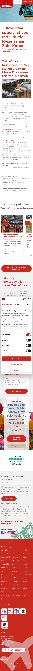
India (3, 592)
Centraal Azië (4, 569)
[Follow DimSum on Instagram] (10, 532)
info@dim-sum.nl (9, 645)
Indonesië (5, 595)
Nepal (14, 592)
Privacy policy (6, 524)
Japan (14, 550)
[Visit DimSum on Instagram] (4, 660)
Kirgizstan (15, 560)
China (3, 574)
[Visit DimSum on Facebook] (3, 532)
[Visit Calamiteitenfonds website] (23, 611)
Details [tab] (17, 304)
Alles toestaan (16, 359)
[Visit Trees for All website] (4, 617)
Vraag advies (16, 446)
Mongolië (15, 585)
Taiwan (25, 578)
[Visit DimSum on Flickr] (7, 660)
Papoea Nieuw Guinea (25, 557)
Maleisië (15, 574)
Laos (13, 567)
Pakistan (26, 550)
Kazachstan (16, 557)
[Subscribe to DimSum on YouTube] (13, 532)
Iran (2, 599)
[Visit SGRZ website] (11, 611)
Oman (14, 599)
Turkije (25, 588)
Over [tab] (27, 304)
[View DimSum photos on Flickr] (7, 532)
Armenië (4, 550)
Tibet (24, 585)
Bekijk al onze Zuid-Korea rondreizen (16, 268)
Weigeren (16, 370)
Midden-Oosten (15, 579)
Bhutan (4, 560)
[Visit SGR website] (4, 611)
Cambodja (5, 564)
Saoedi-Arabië (25, 565)
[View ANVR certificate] (17, 611)
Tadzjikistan (27, 574)
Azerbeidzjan (5, 553)
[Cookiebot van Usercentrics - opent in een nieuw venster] (23, 299)
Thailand (26, 581)
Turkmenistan (27, 592)
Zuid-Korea (27, 599)
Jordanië (15, 553)
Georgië (4, 588)
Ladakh (14, 564)
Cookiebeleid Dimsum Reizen (12, 521)
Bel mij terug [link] (16, 391)
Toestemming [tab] (7, 304)
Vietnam (26, 595)
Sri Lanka (26, 571)
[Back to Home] (6, 4)
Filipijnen (4, 585)
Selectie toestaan (16, 364)
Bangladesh (5, 557)
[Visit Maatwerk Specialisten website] (4, 624)
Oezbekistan (16, 595)
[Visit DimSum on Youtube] (6, 660)
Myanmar (15, 588)
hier (16, 159)
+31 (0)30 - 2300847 (14, 650)
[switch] (28, 340)
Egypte (4, 578)
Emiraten (4, 581)
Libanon (15, 571)
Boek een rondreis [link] (16, 438)
